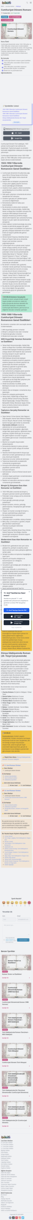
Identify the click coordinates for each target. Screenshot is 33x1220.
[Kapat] (29, 592)
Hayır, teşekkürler (16, 627)
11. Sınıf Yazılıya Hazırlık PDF (16, 610)
